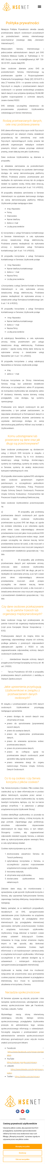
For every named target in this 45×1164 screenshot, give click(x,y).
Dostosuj (22, 1153)
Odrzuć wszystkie (22, 1159)
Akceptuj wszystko (22, 1146)
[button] (39, 6)
